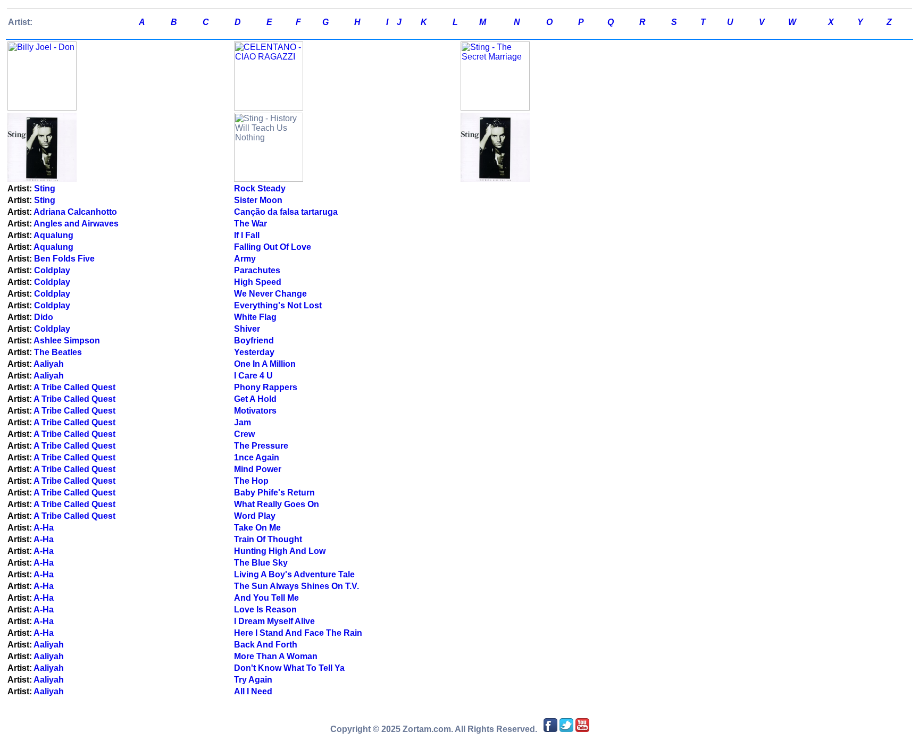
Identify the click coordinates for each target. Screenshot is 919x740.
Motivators (255, 410)
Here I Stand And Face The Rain (298, 632)
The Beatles (58, 352)
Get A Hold (255, 398)
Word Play (254, 515)
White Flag (255, 317)
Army (245, 258)
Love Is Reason (265, 609)
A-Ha (44, 527)
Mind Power (257, 469)
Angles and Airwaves (76, 223)
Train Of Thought (268, 539)
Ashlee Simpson (67, 340)
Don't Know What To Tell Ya (289, 667)
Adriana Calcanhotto (75, 211)
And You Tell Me (266, 597)
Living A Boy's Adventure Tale (294, 574)
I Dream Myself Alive (274, 621)
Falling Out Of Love (272, 246)
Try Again (253, 679)
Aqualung (53, 235)
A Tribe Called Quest (74, 387)
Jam (242, 422)
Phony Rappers (265, 387)
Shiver (247, 328)
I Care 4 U (253, 375)
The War (250, 223)
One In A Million (265, 363)
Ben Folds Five (64, 258)
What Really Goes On (276, 504)
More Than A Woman (276, 656)
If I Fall (247, 235)
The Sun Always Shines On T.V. (296, 586)
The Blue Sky (261, 562)
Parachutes (257, 270)
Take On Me (257, 527)
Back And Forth (265, 644)
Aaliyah (49, 363)
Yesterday (254, 352)
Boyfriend (254, 340)
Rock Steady (260, 188)
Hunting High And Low (279, 551)
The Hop (251, 480)
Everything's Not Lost (278, 305)
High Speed (257, 282)
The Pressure (261, 445)
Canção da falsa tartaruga (286, 211)
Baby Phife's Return (274, 492)
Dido (43, 317)
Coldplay (52, 270)
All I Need (253, 691)
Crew (244, 434)
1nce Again (256, 457)
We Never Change (270, 293)
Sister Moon (258, 200)
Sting (44, 188)
